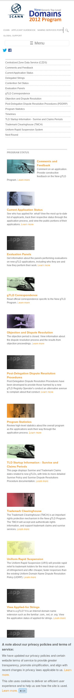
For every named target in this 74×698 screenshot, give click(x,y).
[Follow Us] (4, 50)
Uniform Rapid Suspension (25, 559)
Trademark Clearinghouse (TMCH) (24, 124)
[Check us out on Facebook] (9, 50)
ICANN (6, 30)
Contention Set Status (17, 83)
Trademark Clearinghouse (24, 511)
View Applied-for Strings (23, 607)
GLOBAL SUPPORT (12, 36)
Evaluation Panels (19, 254)
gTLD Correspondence (22, 295)
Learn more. (10, 690)
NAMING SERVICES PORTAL (51, 30)
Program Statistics (19, 421)
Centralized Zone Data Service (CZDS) (26, 62)
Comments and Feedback (19, 67)
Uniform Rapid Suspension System (24, 129)
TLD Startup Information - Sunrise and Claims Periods (34, 119)
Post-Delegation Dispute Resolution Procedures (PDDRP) (36, 103)
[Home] (32, 23)
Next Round (11, 134)
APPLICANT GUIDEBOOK (23, 30)
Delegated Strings (15, 78)
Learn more (23, 180)
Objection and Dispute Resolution (30, 332)
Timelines (10, 114)
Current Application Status (25, 209)
